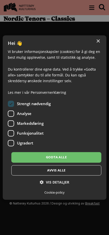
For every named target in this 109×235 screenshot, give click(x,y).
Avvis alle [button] (56, 170)
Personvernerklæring (48, 92)
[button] (54, 182)
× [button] (98, 41)
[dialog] (54, 117)
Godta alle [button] (56, 157)
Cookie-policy (54, 192)
